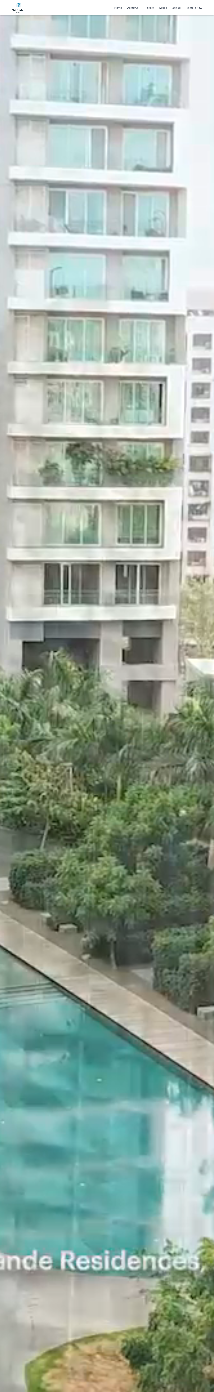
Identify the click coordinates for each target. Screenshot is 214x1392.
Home (118, 7)
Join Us (176, 7)
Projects (149, 7)
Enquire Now (194, 7)
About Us (132, 7)
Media (163, 7)
